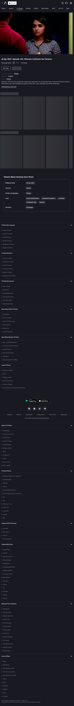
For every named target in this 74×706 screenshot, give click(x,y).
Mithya (5, 584)
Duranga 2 (6, 581)
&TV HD (5, 535)
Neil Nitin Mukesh (7, 637)
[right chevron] (2, 112)
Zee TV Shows (6, 286)
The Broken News (7, 574)
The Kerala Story (7, 504)
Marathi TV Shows (8, 234)
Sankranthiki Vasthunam (9, 490)
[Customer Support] (66, 3)
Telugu (16, 73)
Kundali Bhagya (7, 445)
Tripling (5, 595)
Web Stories (6, 665)
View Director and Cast (8, 86)
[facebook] (28, 409)
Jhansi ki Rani (6, 438)
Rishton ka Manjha (8, 370)
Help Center (28, 415)
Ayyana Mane (6, 549)
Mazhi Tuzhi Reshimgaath (10, 342)
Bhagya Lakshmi (7, 377)
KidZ (53, 8)
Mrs (4, 497)
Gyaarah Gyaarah (7, 556)
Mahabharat (6, 431)
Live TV (60, 8)
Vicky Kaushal (6, 630)
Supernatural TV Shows (9, 276)
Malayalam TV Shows (8, 244)
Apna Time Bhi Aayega (9, 321)
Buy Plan (13, 3)
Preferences (63, 415)
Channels (8, 415)
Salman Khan (6, 619)
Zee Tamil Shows (7, 300)
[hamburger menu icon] (70, 3)
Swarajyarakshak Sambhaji (10, 360)
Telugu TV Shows (7, 241)
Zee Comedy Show (8, 381)
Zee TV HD (6, 532)
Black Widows (6, 577)
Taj (3, 588)
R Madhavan (6, 609)
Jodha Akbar (6, 314)
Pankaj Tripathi (7, 626)
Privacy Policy (40, 415)
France (5, 679)
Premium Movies (6, 470)
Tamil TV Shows (7, 237)
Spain (4, 682)
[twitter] (39, 409)
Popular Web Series (7, 544)
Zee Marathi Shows (8, 293)
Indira (4, 458)
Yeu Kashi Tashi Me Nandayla (10, 346)
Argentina (5, 686)
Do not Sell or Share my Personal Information (36, 418)
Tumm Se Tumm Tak (8, 434)
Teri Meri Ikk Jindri (8, 332)
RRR (4, 518)
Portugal (5, 696)
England (5, 689)
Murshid (5, 553)
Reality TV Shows (7, 272)
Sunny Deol (6, 633)
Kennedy (5, 483)
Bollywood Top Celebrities (9, 603)
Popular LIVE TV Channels (9, 523)
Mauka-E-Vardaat (7, 384)
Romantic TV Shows (8, 262)
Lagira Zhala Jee (7, 349)
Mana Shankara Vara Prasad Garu (12, 493)
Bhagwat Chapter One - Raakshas (12, 476)
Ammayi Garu (6, 62)
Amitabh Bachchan (8, 644)
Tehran (5, 486)
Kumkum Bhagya (7, 441)
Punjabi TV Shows (7, 248)
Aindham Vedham (7, 570)
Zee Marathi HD (7, 539)
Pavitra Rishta (6, 325)
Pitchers (5, 598)
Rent (67, 8)
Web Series (45, 8)
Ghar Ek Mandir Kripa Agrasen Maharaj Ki (14, 388)
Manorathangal (7, 560)
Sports (11, 8)
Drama (9, 78)
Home (3, 8)
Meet (4, 374)
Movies (28, 8)
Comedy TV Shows (8, 269)
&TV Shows (6, 290)
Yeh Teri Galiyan (7, 318)
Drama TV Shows (7, 258)
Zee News (5, 528)
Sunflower (5, 591)
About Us (18, 415)
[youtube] (44, 409)
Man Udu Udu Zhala (8, 353)
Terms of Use (51, 415)
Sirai (4, 500)
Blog (4, 661)
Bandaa (5, 514)
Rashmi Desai (6, 651)
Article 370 (6, 507)
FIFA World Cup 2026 (8, 668)
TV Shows (20, 8)
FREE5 (36, 8)
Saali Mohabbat (7, 479)
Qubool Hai (6, 328)
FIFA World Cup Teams (9, 672)
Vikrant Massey (7, 612)
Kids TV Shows (7, 465)
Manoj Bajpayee (7, 623)
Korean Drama (7, 462)
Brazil (4, 693)
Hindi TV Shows (7, 230)
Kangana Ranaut (7, 647)
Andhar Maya (6, 563)
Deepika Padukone (8, 616)
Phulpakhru (6, 356)
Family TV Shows (7, 265)
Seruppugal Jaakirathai (9, 567)
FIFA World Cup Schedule (9, 675)
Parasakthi (6, 511)
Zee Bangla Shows (8, 304)
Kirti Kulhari (6, 640)
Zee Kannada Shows (8, 297)
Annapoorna (6, 455)
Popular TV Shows (7, 425)
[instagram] (34, 409)
